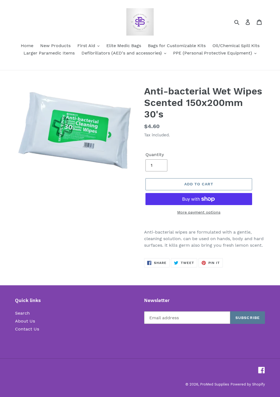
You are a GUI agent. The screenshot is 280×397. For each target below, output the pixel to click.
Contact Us (27, 329)
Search (22, 313)
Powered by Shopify (248, 384)
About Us (25, 321)
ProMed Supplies (214, 384)
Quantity (154, 154)
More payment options (198, 212)
